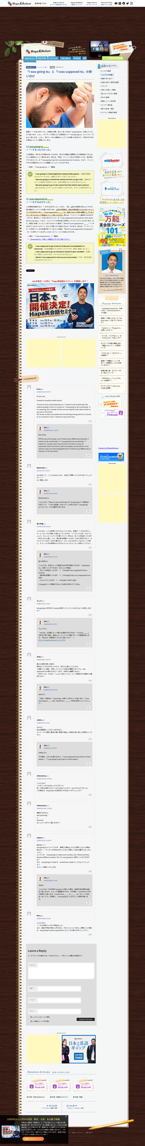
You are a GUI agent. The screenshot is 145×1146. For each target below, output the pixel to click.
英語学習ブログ (41, 3)
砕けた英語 (105, 97)
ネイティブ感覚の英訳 (109, 112)
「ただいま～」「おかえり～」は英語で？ (111, 354)
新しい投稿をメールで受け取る (40, 1021)
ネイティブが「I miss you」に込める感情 (111, 387)
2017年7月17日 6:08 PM (50, 493)
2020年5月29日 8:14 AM (43, 918)
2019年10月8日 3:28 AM (50, 880)
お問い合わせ (89, 1132)
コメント (32, 965)
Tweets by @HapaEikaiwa (108, 448)
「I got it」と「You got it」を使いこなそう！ (111, 329)
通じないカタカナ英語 (109, 93)
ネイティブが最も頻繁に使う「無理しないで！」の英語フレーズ (111, 345)
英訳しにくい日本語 (108, 101)
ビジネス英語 (106, 71)
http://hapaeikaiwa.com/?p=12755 (52, 640)
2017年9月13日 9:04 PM (44, 526)
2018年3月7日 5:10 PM (43, 604)
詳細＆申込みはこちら (33, 1139)
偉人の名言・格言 (107, 108)
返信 (90, 421)
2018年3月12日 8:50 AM (50, 690)
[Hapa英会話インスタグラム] (106, 50)
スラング (104, 86)
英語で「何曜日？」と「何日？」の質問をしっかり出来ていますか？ (111, 363)
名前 (31, 987)
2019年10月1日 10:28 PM (44, 840)
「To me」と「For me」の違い (75, 1108)
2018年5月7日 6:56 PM (50, 748)
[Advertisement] (72, 24)
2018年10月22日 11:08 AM (44, 808)
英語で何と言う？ (107, 78)
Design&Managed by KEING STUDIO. (85, 1136)
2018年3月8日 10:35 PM (44, 660)
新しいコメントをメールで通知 (40, 1017)
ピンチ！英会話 (106, 105)
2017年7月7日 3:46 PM (43, 471)
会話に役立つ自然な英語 (110, 82)
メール (32, 999)
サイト (31, 1011)
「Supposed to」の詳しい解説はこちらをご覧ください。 (50, 239)
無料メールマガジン (77, 1132)
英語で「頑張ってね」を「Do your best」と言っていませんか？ (111, 320)
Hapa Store (91, 3)
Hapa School (58, 3)
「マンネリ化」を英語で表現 (49, 1108)
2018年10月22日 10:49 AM (44, 779)
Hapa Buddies (77, 3)
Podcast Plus (106, 3)
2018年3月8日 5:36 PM (50, 624)
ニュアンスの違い (42, 67)
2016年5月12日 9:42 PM (44, 392)
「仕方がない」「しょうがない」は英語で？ (111, 379)
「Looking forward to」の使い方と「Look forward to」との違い (111, 310)
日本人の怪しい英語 (108, 90)
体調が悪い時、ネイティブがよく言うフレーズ (111, 371)
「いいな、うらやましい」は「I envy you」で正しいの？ (111, 336)
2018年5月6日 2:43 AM (43, 723)
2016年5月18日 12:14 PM (51, 430)
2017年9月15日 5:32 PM (50, 557)
